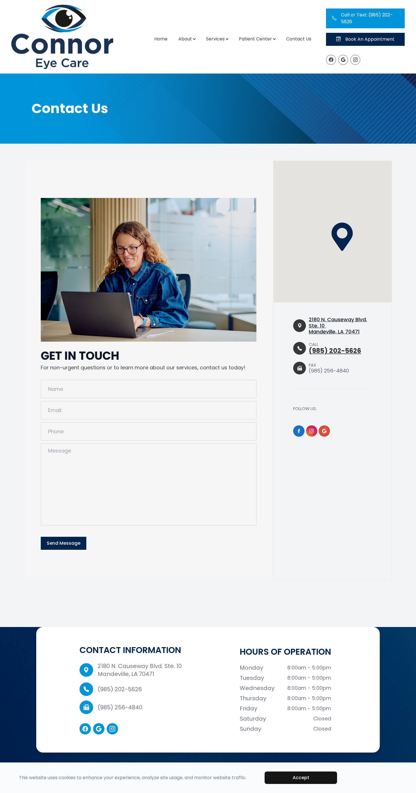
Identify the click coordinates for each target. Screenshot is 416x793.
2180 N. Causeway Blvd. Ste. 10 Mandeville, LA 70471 (140, 670)
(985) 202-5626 (120, 689)
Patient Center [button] (255, 39)
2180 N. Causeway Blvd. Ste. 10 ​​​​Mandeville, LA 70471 (338, 325)
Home (161, 39)
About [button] (185, 39)
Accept (301, 777)
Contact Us (298, 39)
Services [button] (215, 39)
